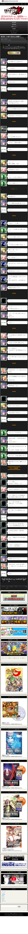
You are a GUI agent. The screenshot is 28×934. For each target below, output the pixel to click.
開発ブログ (14, 26)
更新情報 (14, 24)
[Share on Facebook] (8, 45)
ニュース (3, 892)
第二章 (3, 899)
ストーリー (4, 891)
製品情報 (14, 22)
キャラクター (14, 33)
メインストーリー (14, 30)
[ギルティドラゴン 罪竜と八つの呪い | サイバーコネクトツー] (14, 12)
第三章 (3, 898)
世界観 (14, 28)
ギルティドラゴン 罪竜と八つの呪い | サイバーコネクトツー (14, 913)
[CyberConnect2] (9, 1)
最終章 (3, 895)
